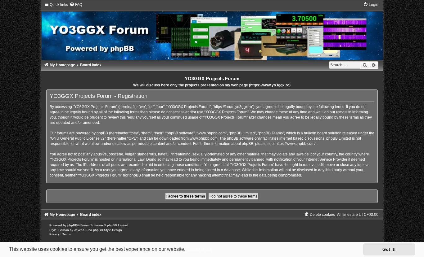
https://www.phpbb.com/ (295, 144)
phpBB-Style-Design (107, 230)
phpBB (72, 225)
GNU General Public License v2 (78, 138)
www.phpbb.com (204, 138)
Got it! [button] (389, 249)
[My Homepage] (212, 31)
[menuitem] (76, 4)
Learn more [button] (200, 249)
